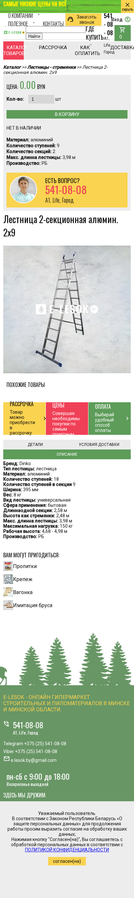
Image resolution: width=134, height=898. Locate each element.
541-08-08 (28, 725)
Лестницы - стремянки (51, 67)
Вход (121, 19)
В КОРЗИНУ (67, 114)
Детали (35, 444)
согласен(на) (67, 861)
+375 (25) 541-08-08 (45, 743)
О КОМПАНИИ (25, 16)
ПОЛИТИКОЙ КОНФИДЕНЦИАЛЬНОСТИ (67, 849)
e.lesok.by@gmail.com (34, 760)
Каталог (12, 67)
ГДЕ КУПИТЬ (95, 32)
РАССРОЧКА (49, 47)
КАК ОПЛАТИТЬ (85, 50)
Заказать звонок (82, 19)
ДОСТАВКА (120, 47)
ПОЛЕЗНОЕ (22, 24)
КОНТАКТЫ (53, 24)
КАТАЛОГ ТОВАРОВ (13, 50)
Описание (67, 454)
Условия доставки (99, 444)
